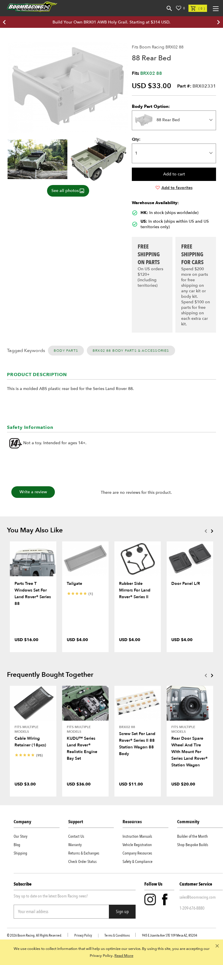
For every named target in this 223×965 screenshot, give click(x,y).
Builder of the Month (192, 836)
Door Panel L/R (185, 583)
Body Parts (66, 350)
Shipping (20, 853)
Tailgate (74, 583)
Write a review (33, 492)
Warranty (75, 845)
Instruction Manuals (137, 836)
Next (212, 531)
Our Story (20, 836)
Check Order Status (82, 861)
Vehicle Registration (137, 845)
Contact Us (76, 836)
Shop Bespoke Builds (192, 845)
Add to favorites (177, 188)
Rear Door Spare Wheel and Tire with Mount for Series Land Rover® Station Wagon (189, 752)
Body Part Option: (151, 106)
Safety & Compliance (137, 861)
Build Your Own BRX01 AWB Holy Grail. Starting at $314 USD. (111, 22)
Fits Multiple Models (26, 729)
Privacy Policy (83, 935)
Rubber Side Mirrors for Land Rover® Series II (134, 590)
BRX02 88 (151, 73)
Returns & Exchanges (83, 853)
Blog (17, 845)
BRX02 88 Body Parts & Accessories (131, 350)
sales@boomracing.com (197, 897)
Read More (123, 955)
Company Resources (137, 853)
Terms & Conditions (117, 935)
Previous (205, 531)
